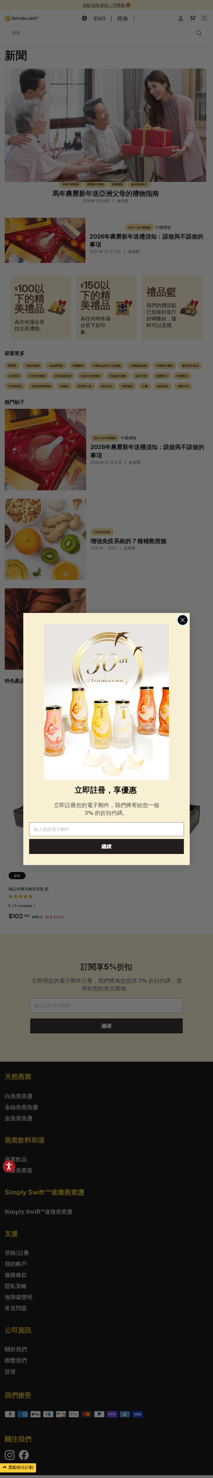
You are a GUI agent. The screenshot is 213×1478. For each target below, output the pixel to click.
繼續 (106, 846)
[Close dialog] (182, 620)
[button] (18, 1467)
